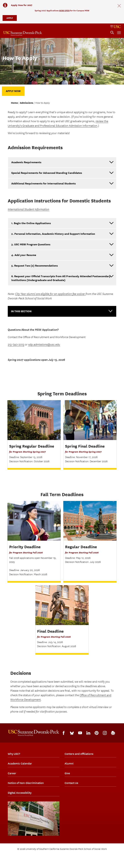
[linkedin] (88, 733)
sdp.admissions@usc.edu (44, 344)
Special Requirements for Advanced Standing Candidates (46, 172)
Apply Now (13, 91)
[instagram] (105, 733)
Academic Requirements (26, 162)
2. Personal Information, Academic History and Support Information (53, 233)
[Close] (119, 5)
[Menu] (119, 32)
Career (12, 773)
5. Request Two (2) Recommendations (34, 265)
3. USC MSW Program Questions (30, 244)
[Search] (112, 32)
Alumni (69, 763)
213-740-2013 (16, 344)
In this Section (21, 311)
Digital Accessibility (19, 792)
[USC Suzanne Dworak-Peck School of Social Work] (22, 33)
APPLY (9, 18)
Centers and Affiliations (79, 753)
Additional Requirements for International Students (43, 183)
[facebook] (63, 733)
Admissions (26, 102)
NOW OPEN (64, 10)
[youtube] (80, 733)
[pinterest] (96, 733)
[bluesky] (72, 733)
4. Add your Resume (23, 255)
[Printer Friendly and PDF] (113, 733)
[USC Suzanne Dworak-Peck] (33, 733)
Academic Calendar (20, 763)
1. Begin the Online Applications (31, 223)
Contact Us (71, 783)
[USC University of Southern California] (115, 27)
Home (14, 102)
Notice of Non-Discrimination (26, 783)
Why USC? (14, 753)
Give (67, 773)
